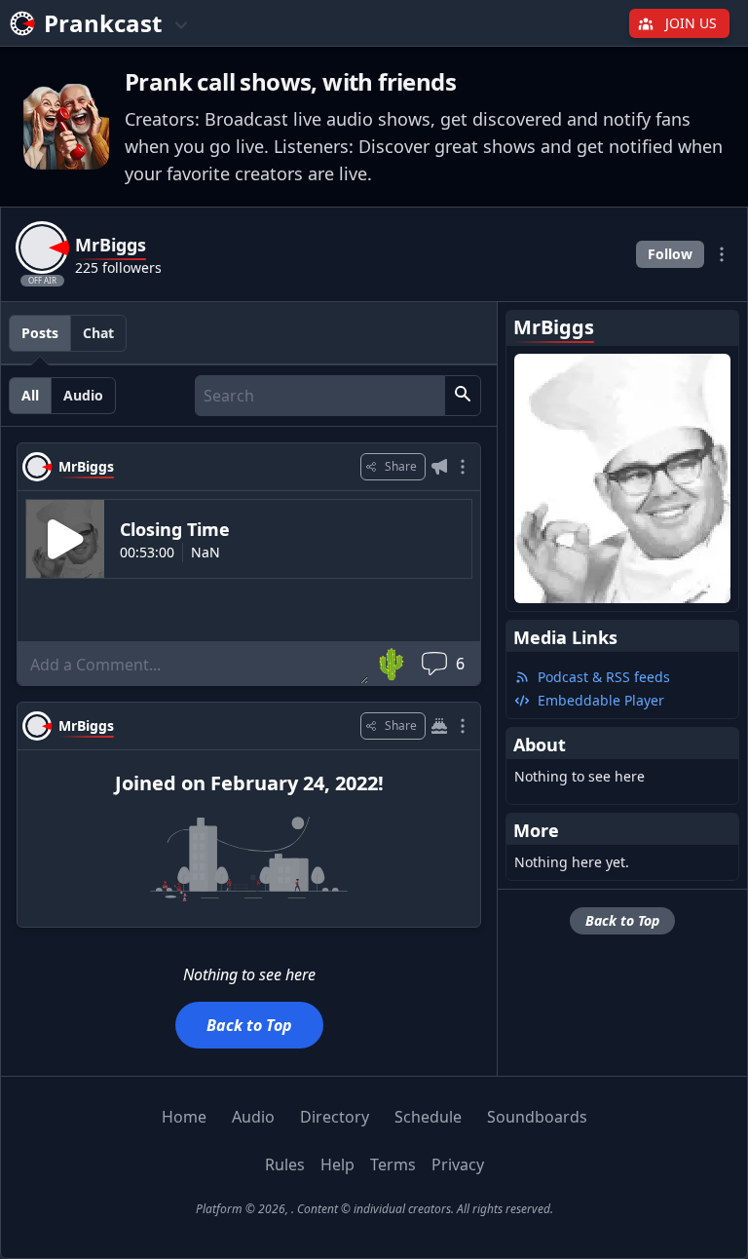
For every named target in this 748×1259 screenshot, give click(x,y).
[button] (462, 395)
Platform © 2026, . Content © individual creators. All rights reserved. (374, 1209)
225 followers (118, 267)
